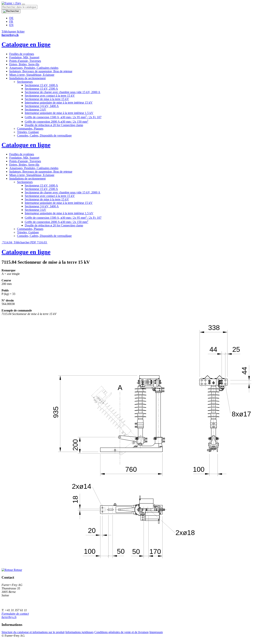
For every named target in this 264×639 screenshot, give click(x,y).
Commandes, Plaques (30, 128)
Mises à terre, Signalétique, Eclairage (31, 74)
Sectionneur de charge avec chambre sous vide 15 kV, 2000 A (62, 92)
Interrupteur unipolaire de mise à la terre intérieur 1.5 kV (59, 113)
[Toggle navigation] (23, 4)
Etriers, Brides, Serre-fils (24, 64)
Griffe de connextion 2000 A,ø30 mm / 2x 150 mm (56, 121)
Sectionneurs (25, 81)
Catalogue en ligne (26, 44)
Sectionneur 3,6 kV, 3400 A (42, 106)
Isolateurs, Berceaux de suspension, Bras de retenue (40, 71)
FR (11, 21)
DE (11, 18)
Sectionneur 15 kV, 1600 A (41, 85)
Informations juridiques (79, 632)
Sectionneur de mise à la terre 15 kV (47, 99)
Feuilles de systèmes (21, 54)
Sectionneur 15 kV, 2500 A (41, 88)
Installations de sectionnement (27, 78)
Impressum (156, 632)
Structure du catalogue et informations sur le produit (33, 632)
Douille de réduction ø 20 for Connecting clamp (54, 125)
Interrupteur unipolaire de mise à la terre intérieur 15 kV (59, 102)
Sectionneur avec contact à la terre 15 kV (50, 95)
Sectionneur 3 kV (35, 109)
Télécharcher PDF (25, 242)
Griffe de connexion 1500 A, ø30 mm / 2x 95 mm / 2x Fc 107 (63, 117)
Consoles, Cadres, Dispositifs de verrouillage (44, 135)
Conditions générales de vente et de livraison (121, 632)
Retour (17, 569)
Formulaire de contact (15, 613)
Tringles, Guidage (28, 132)
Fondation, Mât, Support (24, 57)
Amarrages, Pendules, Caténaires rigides (33, 67)
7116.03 (42, 242)
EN (11, 25)
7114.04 (7, 242)
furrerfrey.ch (9, 617)
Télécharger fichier (13, 31)
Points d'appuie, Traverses (25, 60)
